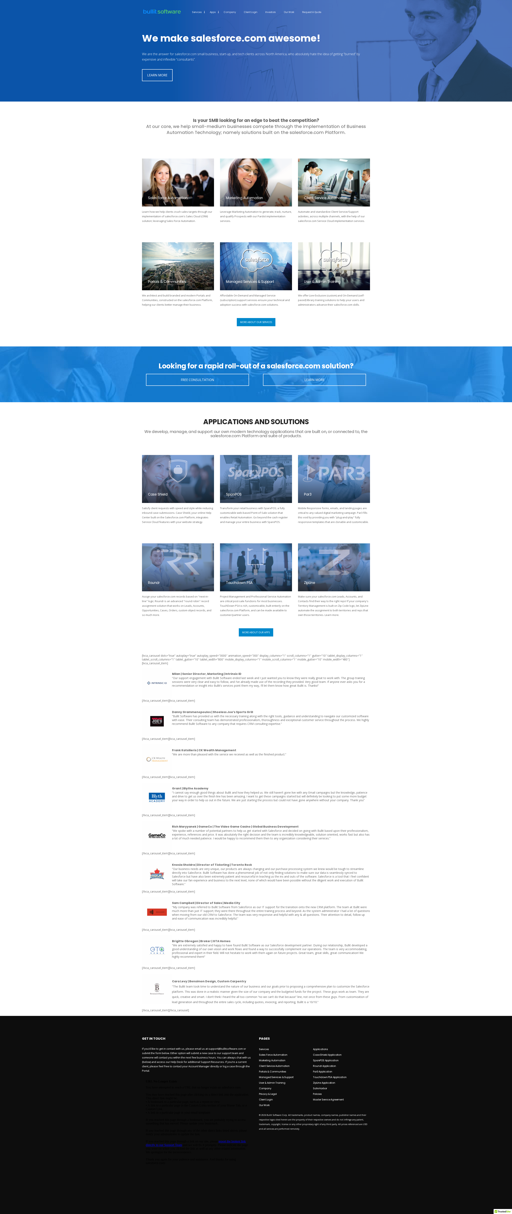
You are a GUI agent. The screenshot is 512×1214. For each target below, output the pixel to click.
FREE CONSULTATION (197, 380)
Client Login (250, 12)
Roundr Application (324, 1066)
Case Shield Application (327, 1054)
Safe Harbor (320, 1088)
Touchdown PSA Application (329, 1077)
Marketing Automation (272, 1060)
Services (197, 12)
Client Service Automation (274, 1066)
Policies (317, 1094)
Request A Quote (311, 12)
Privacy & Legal (268, 1094)
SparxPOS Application (325, 1060)
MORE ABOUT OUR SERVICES (256, 322)
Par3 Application (322, 1071)
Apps (213, 12)
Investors (270, 12)
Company (230, 12)
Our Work (289, 12)
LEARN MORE (157, 75)
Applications (320, 1049)
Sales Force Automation (273, 1054)
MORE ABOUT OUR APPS (256, 632)
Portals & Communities (272, 1071)
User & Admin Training (272, 1082)
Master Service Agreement (328, 1099)
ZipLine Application (324, 1082)
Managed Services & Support (276, 1077)
